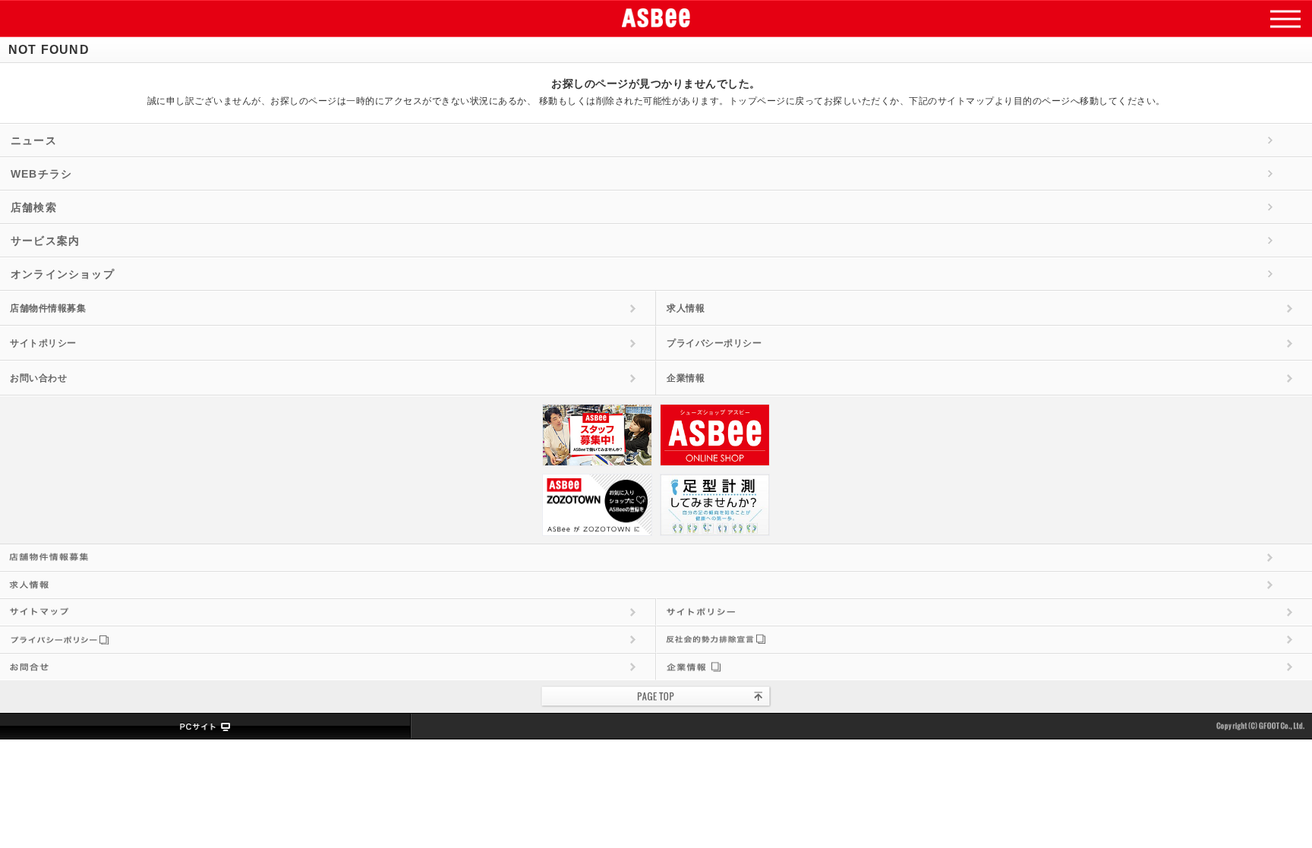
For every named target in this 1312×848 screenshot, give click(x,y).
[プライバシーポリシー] (327, 639)
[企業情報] (984, 666)
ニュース (34, 140)
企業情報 (686, 378)
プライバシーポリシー (714, 343)
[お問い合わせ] (327, 666)
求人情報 (686, 308)
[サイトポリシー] (984, 612)
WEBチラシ (41, 174)
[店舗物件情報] (656, 557)
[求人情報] (656, 584)
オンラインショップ (63, 274)
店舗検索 (34, 207)
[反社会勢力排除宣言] (984, 639)
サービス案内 (45, 241)
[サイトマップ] (327, 612)
